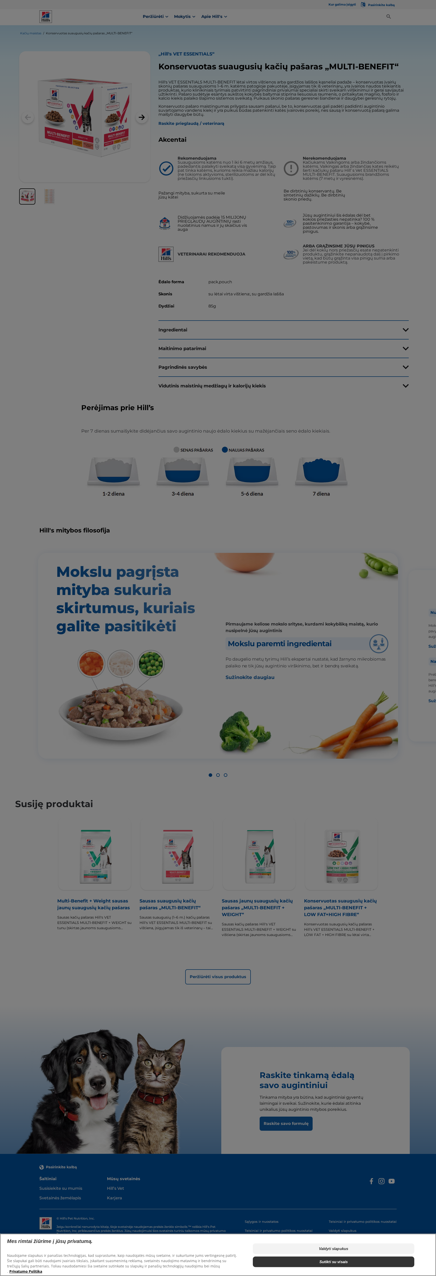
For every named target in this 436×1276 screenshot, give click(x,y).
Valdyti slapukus (333, 1248)
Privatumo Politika (25, 1271)
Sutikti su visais (333, 1261)
